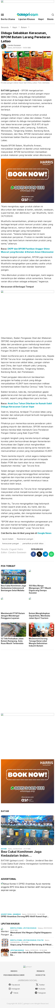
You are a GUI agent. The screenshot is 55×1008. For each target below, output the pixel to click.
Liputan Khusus (29, 928)
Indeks (14, 971)
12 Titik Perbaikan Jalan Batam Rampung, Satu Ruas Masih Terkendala (12, 640)
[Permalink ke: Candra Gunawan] (3, 46)
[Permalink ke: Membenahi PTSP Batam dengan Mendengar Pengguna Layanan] (13, 604)
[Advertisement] (27, 680)
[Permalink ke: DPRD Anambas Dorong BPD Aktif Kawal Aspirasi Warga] (27, 897)
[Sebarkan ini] (33, 554)
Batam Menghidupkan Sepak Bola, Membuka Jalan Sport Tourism (39, 615)
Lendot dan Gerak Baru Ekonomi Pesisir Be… (30, 953)
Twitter (42, 985)
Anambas (17, 914)
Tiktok (15, 993)
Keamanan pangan (25, 539)
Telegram (42, 993)
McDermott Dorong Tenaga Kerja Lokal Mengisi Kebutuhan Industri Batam (38, 642)
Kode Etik (40, 975)
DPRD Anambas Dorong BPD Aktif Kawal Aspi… (25, 916)
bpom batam (7, 539)
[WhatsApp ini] (51, 554)
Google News (44, 533)
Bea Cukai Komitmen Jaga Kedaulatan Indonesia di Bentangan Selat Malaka (13, 588)
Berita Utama (16, 928)
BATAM (5, 811)
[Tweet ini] (39, 554)
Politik (40, 940)
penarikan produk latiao (33, 543)
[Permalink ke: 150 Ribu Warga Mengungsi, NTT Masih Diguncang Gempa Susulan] (41, 577)
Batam (4, 849)
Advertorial (6, 914)
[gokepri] (27, 14)
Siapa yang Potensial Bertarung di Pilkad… (31, 944)
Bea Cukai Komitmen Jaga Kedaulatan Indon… (21, 853)
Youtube (41, 989)
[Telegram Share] (45, 554)
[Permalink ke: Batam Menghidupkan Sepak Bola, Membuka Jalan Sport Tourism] (41, 604)
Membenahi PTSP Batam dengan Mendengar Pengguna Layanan (13, 615)
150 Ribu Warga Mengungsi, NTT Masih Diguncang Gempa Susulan (40, 589)
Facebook (16, 985)
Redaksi (40, 971)
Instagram (16, 989)
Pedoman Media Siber (13, 975)
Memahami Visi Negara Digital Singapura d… (30, 933)
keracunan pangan (10, 543)
